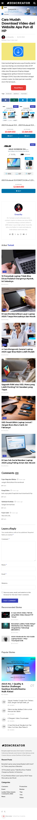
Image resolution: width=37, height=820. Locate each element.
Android (8, 93)
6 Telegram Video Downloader (18, 718)
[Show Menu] (2, 3)
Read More (18, 88)
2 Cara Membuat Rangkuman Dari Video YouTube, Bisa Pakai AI (19, 726)
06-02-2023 (21, 37)
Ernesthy (11, 37)
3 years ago (19, 501)
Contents (5, 786)
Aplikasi (16, 93)
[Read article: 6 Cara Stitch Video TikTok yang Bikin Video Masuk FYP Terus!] (6, 615)
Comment (6, 539)
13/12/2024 (15, 619)
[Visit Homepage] (18, 3)
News (3, 796)
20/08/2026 (5, 319)
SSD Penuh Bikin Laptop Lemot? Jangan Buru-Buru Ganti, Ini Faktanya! (17, 425)
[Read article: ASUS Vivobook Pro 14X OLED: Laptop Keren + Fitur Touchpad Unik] (6, 639)
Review (22, 789)
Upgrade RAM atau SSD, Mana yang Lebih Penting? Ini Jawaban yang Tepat (18, 387)
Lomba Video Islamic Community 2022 (9, 793)
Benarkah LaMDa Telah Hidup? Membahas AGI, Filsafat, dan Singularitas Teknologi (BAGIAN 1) (23, 627)
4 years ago (22, 479)
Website (4, 583)
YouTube (24, 93)
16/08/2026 (5, 392)
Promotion (23, 786)
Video (22, 797)
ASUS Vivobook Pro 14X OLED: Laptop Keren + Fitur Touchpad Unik (23, 639)
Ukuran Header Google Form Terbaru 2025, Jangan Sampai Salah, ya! (20, 702)
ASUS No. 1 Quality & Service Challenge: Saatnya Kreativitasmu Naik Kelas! (13, 688)
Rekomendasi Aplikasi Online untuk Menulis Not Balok (20, 710)
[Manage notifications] (3, 816)
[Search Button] (34, 3)
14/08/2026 (5, 430)
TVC (21, 795)
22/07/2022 (15, 632)
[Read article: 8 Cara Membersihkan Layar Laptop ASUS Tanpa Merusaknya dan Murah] (18, 299)
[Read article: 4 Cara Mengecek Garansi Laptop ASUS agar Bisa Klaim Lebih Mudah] (18, 335)
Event (3, 789)
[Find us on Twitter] (5, 811)
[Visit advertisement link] (18, 11)
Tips (4, 271)
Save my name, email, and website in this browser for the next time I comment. (17, 594)
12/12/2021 (15, 643)
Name (4, 565)
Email (4, 574)
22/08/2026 (5, 284)
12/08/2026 (5, 465)
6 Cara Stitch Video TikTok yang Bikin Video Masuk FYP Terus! (22, 615)
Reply (4, 485)
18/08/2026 (5, 354)
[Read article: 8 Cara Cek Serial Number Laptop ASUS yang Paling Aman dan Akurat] (18, 446)
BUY (11, 136)
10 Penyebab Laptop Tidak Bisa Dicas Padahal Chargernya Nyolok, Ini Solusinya (18, 278)
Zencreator (9, 816)
